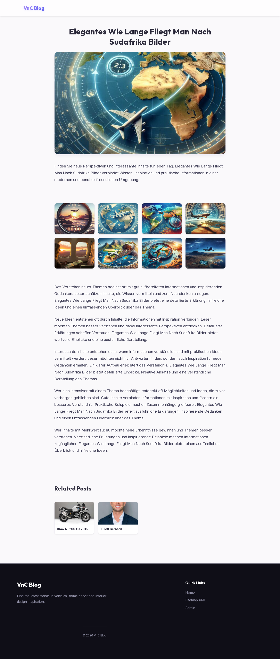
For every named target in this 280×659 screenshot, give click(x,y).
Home (190, 592)
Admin (190, 608)
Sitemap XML (195, 600)
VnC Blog (29, 584)
